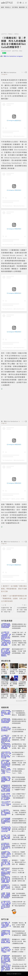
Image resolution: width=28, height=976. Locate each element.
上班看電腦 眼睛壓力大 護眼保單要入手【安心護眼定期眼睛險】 (22, 683)
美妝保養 (22, 7)
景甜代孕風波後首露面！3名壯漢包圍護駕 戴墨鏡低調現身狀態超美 (19, 780)
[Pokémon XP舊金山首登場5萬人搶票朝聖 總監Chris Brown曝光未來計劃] (6, 829)
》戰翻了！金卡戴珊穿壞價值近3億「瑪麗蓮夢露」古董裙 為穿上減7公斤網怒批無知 (14, 598)
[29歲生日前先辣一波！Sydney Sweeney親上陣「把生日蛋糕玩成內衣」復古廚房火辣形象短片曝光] (6, 904)
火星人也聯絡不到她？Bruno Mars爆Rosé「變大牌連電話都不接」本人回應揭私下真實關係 (19, 798)
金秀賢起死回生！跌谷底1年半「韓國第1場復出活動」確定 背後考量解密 (19, 644)
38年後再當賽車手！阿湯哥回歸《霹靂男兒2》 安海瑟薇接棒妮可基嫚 (20, 821)
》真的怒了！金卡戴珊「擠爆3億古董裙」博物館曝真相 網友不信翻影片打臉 (14, 588)
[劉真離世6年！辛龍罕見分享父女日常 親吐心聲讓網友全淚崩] (6, 941)
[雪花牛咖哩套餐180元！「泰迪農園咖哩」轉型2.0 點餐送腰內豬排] (6, 713)
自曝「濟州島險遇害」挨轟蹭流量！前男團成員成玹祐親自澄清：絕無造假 (19, 896)
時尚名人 (8, 7)
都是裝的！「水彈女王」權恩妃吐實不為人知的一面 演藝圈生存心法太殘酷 (19, 863)
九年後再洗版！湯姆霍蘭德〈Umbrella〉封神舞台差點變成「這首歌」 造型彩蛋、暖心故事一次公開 (14, 683)
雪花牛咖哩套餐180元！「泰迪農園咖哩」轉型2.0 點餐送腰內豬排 (19, 714)
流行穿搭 (15, 7)
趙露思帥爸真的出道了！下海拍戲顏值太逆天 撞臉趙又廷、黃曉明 (19, 933)
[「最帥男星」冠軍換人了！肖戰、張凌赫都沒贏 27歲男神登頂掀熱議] (6, 812)
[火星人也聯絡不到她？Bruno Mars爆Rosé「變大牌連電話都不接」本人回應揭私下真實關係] (6, 796)
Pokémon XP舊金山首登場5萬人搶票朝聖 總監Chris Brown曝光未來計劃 (19, 830)
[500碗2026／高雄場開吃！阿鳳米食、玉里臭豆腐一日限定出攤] (6, 887)
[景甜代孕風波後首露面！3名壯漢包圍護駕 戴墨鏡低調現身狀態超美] (6, 779)
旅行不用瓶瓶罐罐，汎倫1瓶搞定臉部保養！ (23, 671)
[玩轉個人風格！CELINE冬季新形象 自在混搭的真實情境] (6, 730)
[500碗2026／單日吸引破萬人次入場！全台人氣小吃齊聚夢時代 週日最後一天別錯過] (6, 846)
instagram (4, 74)
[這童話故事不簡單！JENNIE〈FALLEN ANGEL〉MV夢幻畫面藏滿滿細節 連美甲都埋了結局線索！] (6, 871)
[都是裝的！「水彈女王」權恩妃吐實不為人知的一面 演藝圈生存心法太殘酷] (6, 862)
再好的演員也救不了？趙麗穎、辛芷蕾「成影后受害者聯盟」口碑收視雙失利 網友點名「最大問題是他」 (19, 653)
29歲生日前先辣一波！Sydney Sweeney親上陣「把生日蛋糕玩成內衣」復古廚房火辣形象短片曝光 (19, 906)
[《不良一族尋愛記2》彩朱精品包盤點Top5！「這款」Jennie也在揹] (6, 771)
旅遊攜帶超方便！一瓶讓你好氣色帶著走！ (4, 696)
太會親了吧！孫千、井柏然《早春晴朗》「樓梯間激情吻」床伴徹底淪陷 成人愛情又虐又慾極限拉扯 (19, 636)
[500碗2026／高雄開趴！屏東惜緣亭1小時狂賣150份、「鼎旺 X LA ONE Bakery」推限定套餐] (6, 854)
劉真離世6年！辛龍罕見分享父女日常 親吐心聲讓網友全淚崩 (19, 941)
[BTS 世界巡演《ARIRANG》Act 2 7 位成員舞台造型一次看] (6, 804)
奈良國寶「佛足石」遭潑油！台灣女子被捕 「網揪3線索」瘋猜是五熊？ (19, 926)
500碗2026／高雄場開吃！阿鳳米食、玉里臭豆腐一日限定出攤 (19, 887)
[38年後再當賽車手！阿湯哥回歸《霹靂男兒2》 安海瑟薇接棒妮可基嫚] (6, 821)
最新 (2, 7)
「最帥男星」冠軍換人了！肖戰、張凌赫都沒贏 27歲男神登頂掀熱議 (19, 813)
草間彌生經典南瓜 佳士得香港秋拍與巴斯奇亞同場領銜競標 (19, 626)
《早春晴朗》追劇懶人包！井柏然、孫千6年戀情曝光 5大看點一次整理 (19, 951)
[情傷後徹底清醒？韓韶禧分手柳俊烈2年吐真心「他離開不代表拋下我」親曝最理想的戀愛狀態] (6, 788)
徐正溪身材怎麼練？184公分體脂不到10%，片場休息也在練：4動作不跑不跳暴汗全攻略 (19, 756)
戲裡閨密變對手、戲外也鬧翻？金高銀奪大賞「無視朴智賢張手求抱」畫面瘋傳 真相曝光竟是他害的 (19, 960)
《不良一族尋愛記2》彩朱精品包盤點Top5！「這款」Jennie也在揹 (19, 772)
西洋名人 (17, 33)
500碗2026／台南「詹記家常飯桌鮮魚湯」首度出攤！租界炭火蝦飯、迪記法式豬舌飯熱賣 (19, 881)
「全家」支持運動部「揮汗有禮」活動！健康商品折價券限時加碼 (19, 837)
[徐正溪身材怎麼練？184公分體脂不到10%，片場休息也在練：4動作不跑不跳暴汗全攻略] (6, 754)
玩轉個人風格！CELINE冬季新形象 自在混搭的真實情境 (19, 729)
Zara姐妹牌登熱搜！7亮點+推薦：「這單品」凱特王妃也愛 (14, 671)
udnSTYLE (4, 33)
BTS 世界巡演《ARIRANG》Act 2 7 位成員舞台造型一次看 (19, 804)
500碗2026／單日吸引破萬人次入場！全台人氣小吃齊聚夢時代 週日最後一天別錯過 (19, 847)
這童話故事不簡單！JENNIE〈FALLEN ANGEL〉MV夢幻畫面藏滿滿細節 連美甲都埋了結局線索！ (19, 872)
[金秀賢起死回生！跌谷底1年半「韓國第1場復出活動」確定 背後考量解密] (6, 643)
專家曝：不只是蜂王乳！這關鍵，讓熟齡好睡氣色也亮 (4, 671)
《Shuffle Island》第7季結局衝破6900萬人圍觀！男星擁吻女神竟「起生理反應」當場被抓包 (19, 968)
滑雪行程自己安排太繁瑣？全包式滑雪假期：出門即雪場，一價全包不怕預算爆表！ (4, 683)
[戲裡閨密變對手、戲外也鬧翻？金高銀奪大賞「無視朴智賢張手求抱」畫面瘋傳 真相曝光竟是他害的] (6, 958)
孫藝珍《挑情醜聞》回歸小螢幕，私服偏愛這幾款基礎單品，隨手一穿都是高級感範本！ (13, 696)
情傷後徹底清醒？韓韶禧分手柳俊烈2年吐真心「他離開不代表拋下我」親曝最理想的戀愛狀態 (19, 789)
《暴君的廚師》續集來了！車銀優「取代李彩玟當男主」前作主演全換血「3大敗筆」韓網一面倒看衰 (23, 696)
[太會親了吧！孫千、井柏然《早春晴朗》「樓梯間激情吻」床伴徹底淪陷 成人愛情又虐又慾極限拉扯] (6, 634)
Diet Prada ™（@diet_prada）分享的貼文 (14, 498)
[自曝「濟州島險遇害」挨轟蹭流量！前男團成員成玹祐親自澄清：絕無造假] (6, 895)
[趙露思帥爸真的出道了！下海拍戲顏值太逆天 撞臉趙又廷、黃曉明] (6, 933)
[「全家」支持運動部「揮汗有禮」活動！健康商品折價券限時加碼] (6, 837)
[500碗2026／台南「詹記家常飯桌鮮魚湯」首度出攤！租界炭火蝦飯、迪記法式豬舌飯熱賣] (6, 879)
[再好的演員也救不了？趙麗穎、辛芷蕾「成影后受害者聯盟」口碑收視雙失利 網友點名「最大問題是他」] (6, 651)
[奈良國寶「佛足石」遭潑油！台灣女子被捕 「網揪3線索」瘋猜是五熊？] (6, 925)
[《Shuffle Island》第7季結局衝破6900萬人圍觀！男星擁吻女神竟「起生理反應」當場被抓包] (6, 966)
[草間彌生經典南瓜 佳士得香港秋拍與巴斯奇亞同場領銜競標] (6, 626)
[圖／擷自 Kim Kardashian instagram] (14, 63)
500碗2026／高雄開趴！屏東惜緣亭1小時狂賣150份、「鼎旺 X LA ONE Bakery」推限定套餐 (19, 856)
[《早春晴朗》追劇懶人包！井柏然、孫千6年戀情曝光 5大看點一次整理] (6, 950)
